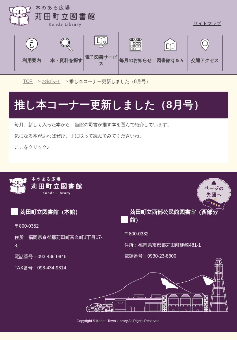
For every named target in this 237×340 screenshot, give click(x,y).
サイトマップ (207, 23)
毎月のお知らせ (135, 60)
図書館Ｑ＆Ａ (170, 60)
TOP (28, 81)
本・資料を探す (66, 60)
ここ (19, 147)
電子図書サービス (101, 60)
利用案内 (32, 60)
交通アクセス (205, 60)
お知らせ (51, 81)
